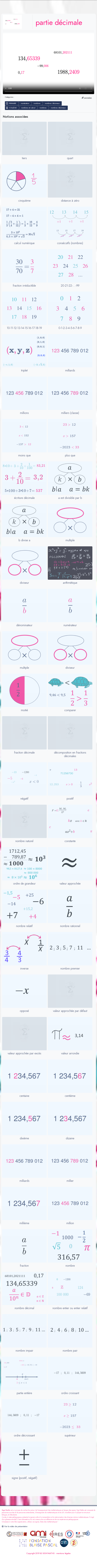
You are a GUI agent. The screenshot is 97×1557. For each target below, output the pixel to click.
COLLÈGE (13, 107)
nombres (37, 103)
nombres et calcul (28, 107)
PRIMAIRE (12, 103)
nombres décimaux (52, 103)
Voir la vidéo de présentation (15, 1526)
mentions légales (63, 1553)
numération (25, 103)
